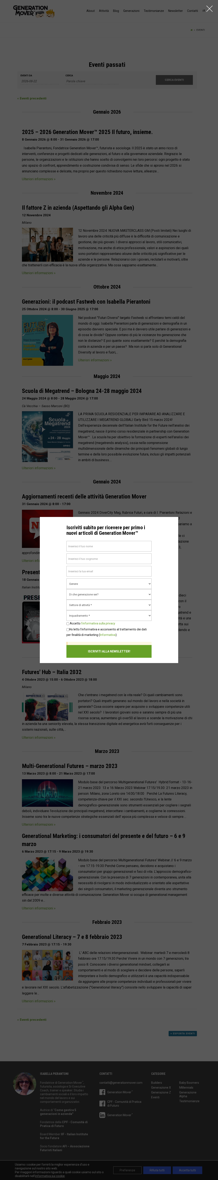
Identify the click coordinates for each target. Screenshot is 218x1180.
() (106, 632)
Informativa (108, 635)
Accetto (92, 623)
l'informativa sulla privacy (98, 623)
